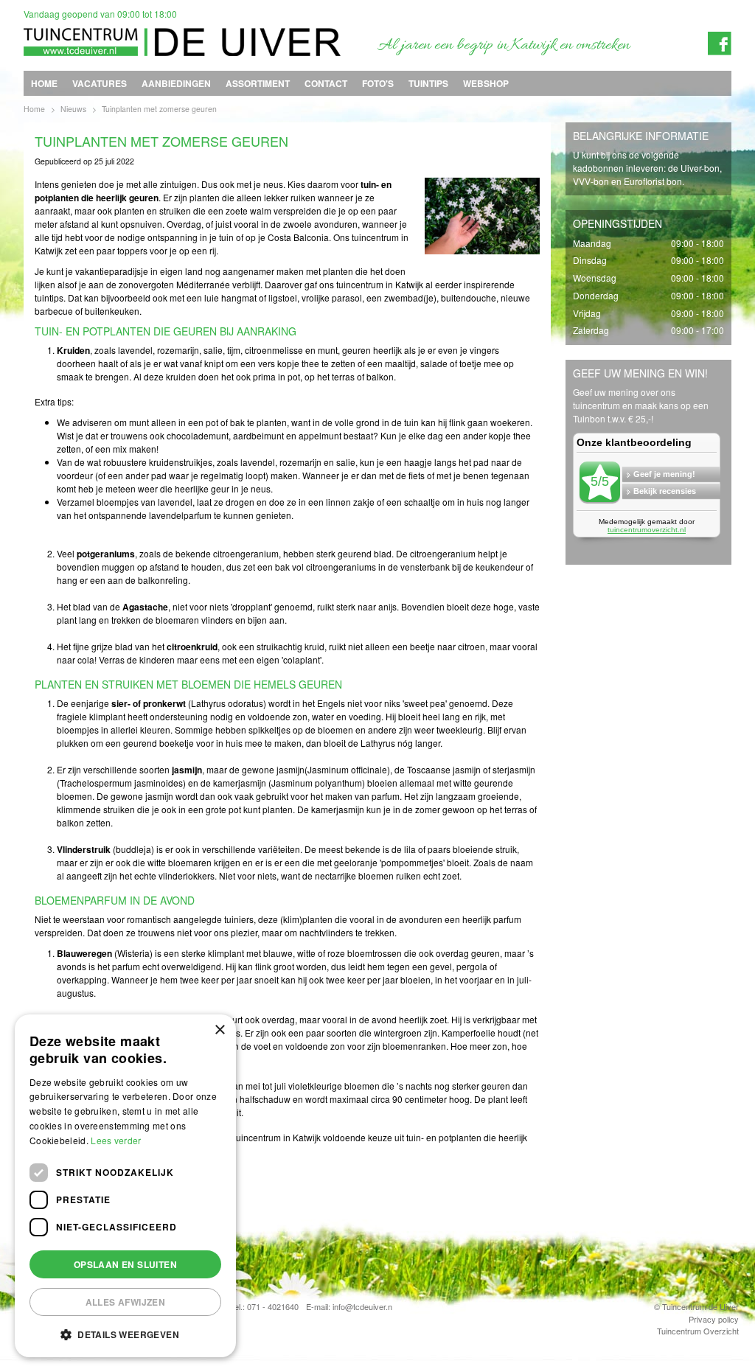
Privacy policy (714, 1318)
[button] (125, 1334)
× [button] (219, 1030)
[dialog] (125, 1185)
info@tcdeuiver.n (362, 1306)
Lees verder (116, 1140)
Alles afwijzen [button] (126, 1302)
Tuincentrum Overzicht (698, 1331)
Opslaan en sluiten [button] (125, 1264)
